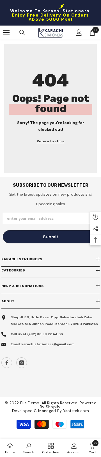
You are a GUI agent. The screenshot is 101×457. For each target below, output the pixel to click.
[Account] (79, 32)
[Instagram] (21, 362)
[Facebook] (6, 362)
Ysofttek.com (76, 410)
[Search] (22, 32)
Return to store (51, 141)
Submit (50, 237)
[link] (28, 448)
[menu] (6, 32)
